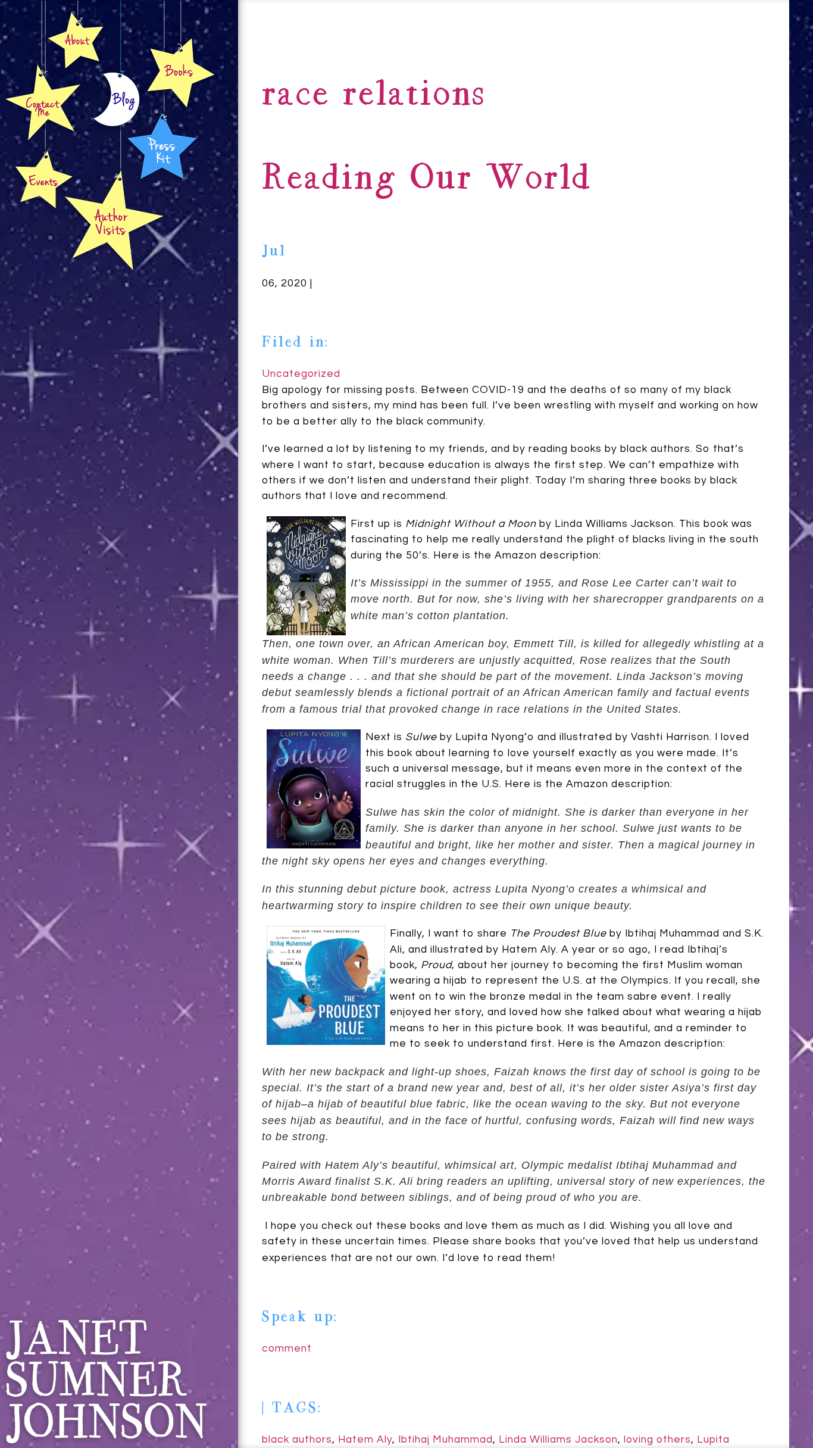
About (75, 39)
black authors (297, 1439)
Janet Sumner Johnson (105, 1381)
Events (42, 180)
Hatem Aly (365, 1439)
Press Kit (162, 144)
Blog (116, 101)
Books (180, 72)
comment (287, 1348)
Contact (43, 102)
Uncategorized (301, 374)
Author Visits (114, 220)
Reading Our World (427, 180)
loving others (657, 1439)
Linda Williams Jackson (558, 1439)
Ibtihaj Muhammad (445, 1439)
